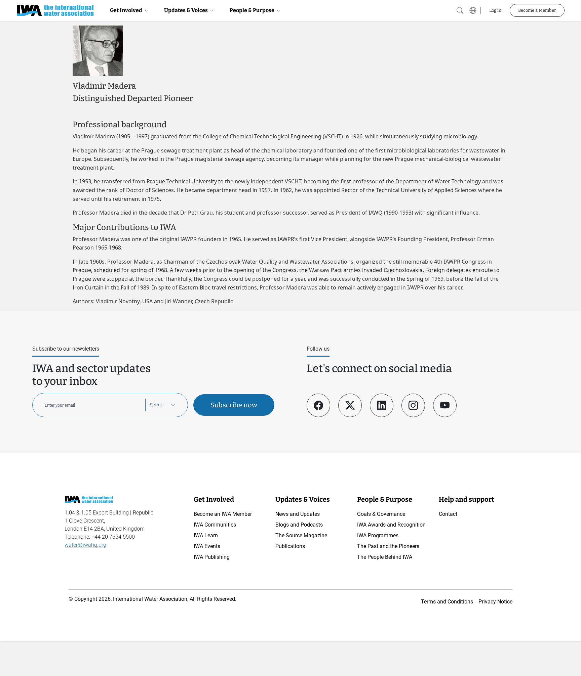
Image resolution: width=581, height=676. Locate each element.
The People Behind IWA (384, 557)
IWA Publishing (212, 557)
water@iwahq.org (85, 545)
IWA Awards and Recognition (391, 525)
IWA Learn (206, 535)
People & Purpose (252, 10)
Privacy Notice (495, 601)
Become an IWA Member (223, 514)
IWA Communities (215, 525)
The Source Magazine (301, 535)
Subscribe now (233, 405)
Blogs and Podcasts (299, 525)
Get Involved (126, 10)
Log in (495, 10)
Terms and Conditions (447, 601)
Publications (290, 546)
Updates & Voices (186, 10)
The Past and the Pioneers (388, 546)
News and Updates (297, 514)
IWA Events (207, 546)
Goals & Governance (381, 514)
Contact (448, 514)
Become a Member (537, 10)
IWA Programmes (377, 535)
